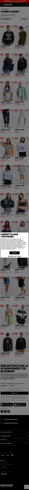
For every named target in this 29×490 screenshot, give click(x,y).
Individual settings (14, 256)
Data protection (11, 249)
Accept (14, 253)
